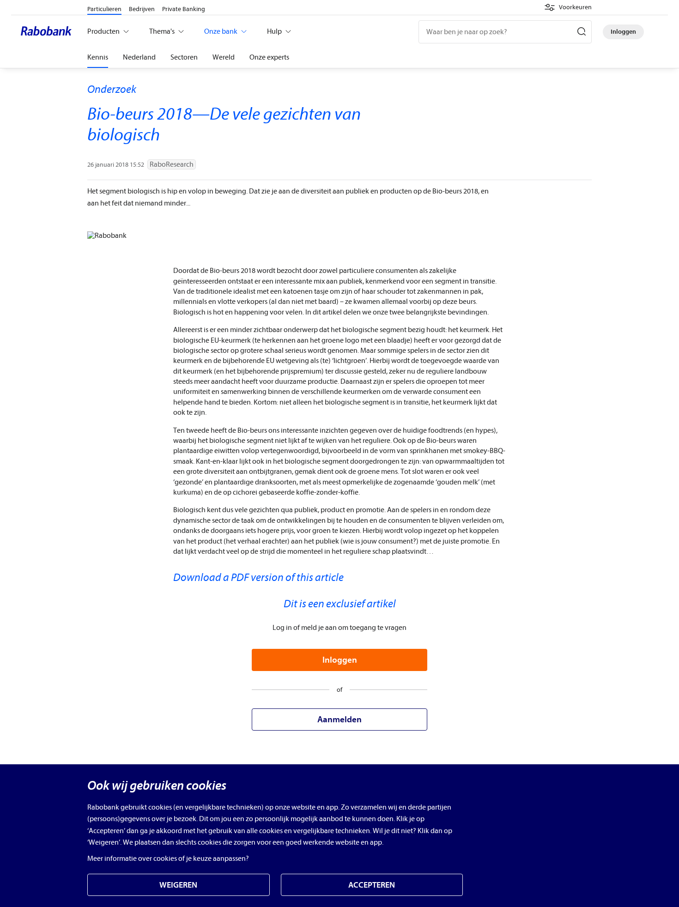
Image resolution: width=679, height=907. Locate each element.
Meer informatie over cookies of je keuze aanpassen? (168, 858)
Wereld (223, 57)
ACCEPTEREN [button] (371, 885)
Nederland (139, 57)
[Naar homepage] (48, 32)
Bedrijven (142, 9)
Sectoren (184, 57)
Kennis (97, 57)
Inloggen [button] (339, 660)
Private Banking (183, 9)
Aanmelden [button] (339, 719)
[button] (568, 7)
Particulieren (104, 9)
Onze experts (269, 57)
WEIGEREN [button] (178, 885)
